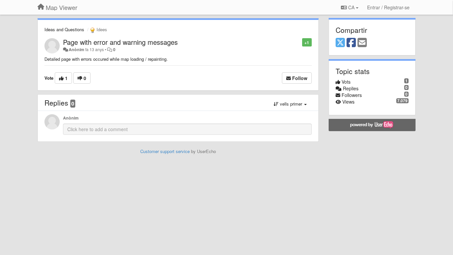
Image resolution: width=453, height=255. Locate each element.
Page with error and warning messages (120, 42)
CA (351, 7)
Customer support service (165, 151)
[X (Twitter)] (340, 42)
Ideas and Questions (64, 29)
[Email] (362, 42)
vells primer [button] (291, 104)
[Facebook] (351, 42)
